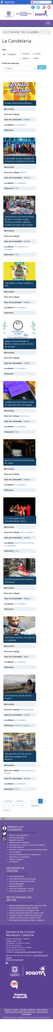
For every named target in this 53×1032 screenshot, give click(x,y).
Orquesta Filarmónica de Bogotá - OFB (24, 910)
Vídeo (36, 58)
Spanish (37, 2)
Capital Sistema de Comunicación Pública (25, 918)
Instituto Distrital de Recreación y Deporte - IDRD (27, 905)
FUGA (16, 188)
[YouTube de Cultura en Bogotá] (49, 7)
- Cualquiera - (11, 54)
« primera (8, 801)
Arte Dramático (27, 532)
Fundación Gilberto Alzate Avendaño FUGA (25, 915)
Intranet (15, 1010)
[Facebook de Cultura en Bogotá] (33, 7)
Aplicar (42, 67)
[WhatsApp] (4, 838)
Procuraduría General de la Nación (22, 879)
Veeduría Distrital (16, 886)
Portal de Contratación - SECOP (21, 891)
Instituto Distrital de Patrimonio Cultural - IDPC (26, 913)
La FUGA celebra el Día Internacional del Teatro (15, 519)
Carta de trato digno (17, 837)
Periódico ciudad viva (28, 1010)
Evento (37, 53)
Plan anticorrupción (16, 847)
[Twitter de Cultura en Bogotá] (38, 7)
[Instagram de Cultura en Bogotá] (43, 7)
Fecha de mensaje (10, 63)
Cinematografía (27, 709)
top (3, 818)
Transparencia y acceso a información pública (27, 845)
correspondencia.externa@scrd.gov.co (29, 952)
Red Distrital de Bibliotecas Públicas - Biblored (27, 920)
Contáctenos (14, 862)
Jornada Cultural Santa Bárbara (18, 103)
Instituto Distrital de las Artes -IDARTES (24, 908)
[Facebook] (4, 828)
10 (22, 805)
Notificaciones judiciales (14, 960)
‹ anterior (19, 801)
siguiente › (35, 805)
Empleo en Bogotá (16, 859)
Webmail (7, 1010)
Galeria (26, 58)
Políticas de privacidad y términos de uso (20, 1012)
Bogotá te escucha (16, 840)
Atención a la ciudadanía (18, 835)
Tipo (4, 49)
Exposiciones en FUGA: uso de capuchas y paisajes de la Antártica (18, 756)
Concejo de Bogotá (16, 883)
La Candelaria (20, 124)
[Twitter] (4, 833)
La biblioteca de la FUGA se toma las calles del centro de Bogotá (19, 403)
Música (23, 172)
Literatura (24, 416)
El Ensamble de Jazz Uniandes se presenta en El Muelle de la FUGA (19, 159)
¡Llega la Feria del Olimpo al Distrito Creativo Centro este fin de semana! (19, 344)
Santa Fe (18, 543)
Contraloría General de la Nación (22, 881)
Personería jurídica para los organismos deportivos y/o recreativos (24, 855)
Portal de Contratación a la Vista (21, 888)
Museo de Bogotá (22, 725)
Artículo (26, 53)
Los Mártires (20, 246)
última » (6, 810)
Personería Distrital (16, 876)
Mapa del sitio (42, 1010)
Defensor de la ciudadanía (19, 842)
